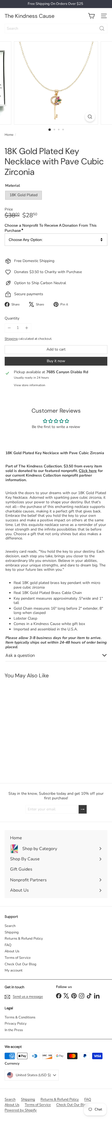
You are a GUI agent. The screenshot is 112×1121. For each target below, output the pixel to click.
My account (14, 970)
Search (10, 925)
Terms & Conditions (20, 1017)
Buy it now (56, 361)
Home (9, 135)
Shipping (11, 339)
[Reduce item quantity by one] (9, 327)
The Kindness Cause (29, 15)
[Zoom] (90, 117)
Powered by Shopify (21, 1110)
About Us (12, 951)
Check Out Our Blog (20, 964)
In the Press (14, 1030)
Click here (88, 470)
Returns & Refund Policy (24, 938)
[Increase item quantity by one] (26, 327)
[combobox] (56, 28)
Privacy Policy (16, 1023)
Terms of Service (18, 957)
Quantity (12, 318)
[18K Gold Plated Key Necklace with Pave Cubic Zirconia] (34, 727)
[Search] (102, 28)
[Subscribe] (83, 809)
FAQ (8, 945)
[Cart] (91, 16)
